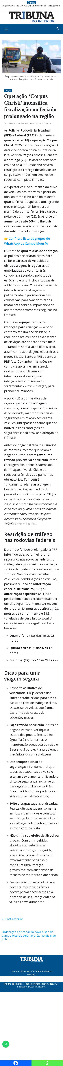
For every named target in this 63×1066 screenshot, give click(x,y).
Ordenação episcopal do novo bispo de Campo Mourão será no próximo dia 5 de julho (29, 935)
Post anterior (12, 919)
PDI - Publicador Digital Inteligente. (38, 985)
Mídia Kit (31, 974)
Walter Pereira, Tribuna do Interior (36, 123)
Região (5, 5)
